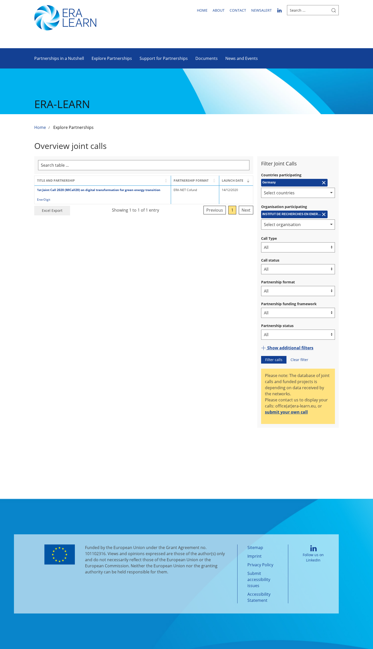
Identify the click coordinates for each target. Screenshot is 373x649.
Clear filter (299, 359)
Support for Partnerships (164, 58)
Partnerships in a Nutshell (59, 58)
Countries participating (281, 175)
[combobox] (298, 193)
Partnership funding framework (289, 303)
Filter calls (273, 359)
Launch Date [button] (232, 180)
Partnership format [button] (191, 180)
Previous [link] (214, 210)
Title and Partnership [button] (56, 180)
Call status (270, 260)
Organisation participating (284, 206)
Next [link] (246, 210)
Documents (206, 58)
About (219, 10)
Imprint (254, 556)
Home (202, 10)
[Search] (334, 10)
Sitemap (255, 547)
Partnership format (278, 282)
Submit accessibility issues (258, 579)
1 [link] (232, 210)
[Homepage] (65, 17)
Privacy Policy (260, 565)
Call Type (269, 238)
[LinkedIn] (279, 10)
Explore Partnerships (112, 58)
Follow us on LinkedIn (313, 557)
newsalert (261, 10)
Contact (238, 10)
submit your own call (286, 412)
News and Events (241, 58)
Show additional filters (289, 348)
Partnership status (277, 325)
